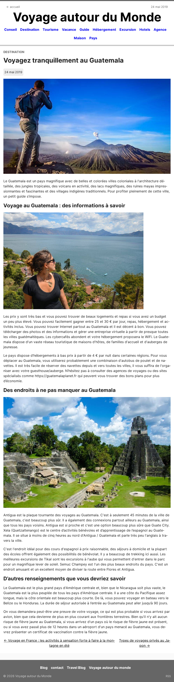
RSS (168, 676)
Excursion (127, 29)
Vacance (69, 29)
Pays (93, 38)
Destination (29, 29)
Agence (160, 29)
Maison (80, 38)
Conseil (10, 29)
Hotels (144, 29)
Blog (44, 667)
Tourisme (51, 29)
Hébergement (104, 29)
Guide (84, 29)
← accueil (13, 6)
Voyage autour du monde (110, 667)
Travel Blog (76, 667)
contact (57, 667)
